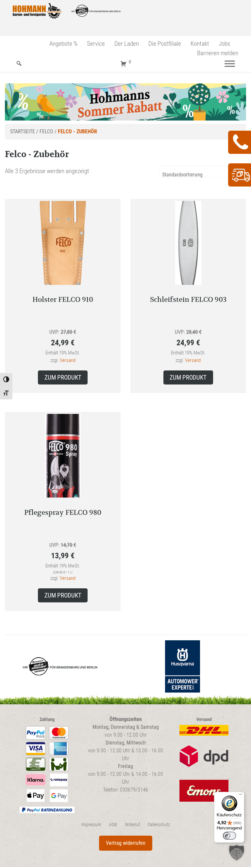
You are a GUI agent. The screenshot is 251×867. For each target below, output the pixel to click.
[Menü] (230, 63)
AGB (113, 824)
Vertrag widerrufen (125, 843)
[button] (236, 852)
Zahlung (47, 719)
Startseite (22, 131)
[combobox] (202, 171)
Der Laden (126, 43)
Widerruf (132, 824)
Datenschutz (159, 824)
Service (96, 43)
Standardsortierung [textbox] (182, 175)
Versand (67, 360)
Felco (46, 131)
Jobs (224, 43)
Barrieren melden (217, 53)
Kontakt (200, 43)
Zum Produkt (62, 377)
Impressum (91, 824)
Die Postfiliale (164, 43)
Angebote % (63, 43)
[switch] (229, 836)
